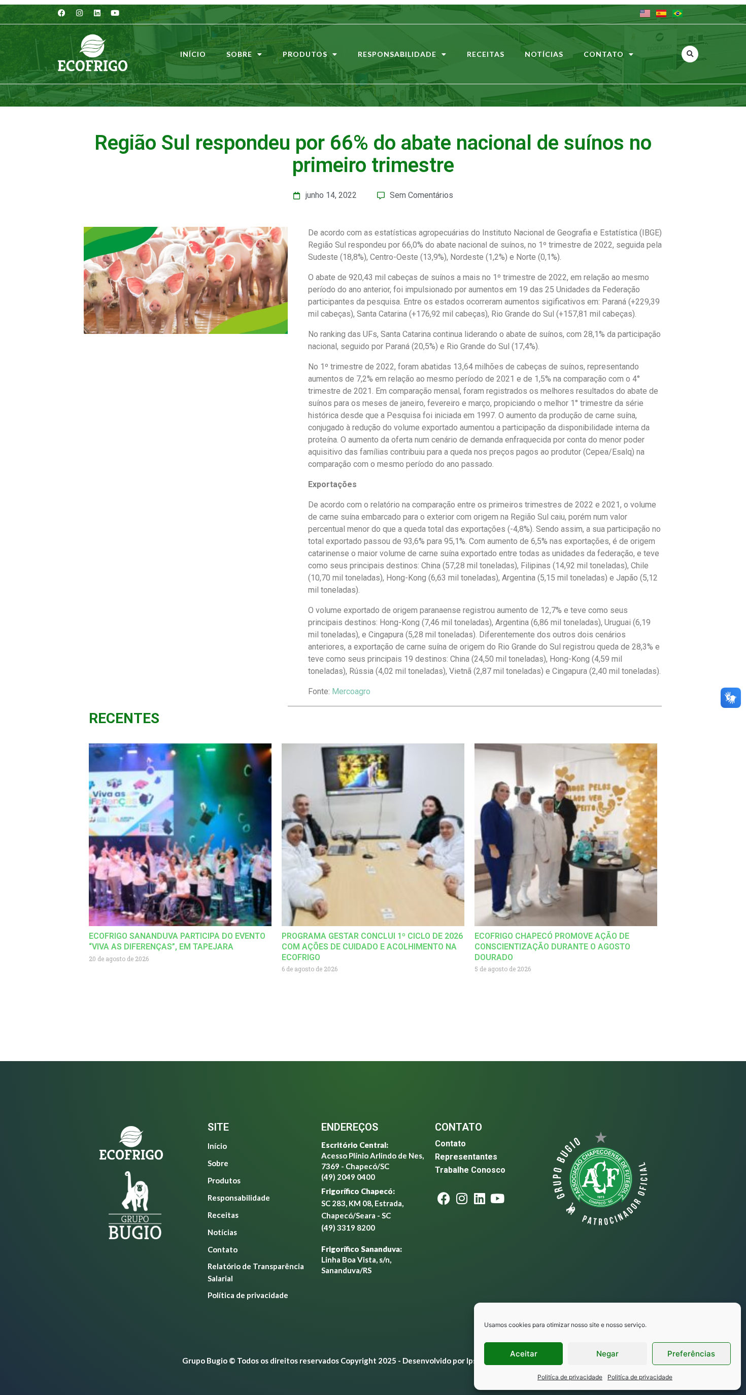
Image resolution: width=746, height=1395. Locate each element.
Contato (604, 54)
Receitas (485, 54)
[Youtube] (115, 12)
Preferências (691, 1353)
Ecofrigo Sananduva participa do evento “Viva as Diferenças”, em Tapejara (177, 941)
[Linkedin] (97, 12)
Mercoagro (351, 691)
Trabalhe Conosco (470, 1170)
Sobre (239, 54)
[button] (690, 54)
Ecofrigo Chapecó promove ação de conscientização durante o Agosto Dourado (552, 946)
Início (193, 54)
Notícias (544, 54)
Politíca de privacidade (569, 1377)
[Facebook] (62, 12)
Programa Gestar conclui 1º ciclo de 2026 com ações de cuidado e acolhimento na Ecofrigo (372, 946)
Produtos (305, 54)
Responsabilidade (397, 54)
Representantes (466, 1157)
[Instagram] (79, 12)
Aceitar (523, 1353)
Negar (607, 1353)
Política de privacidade (248, 1295)
